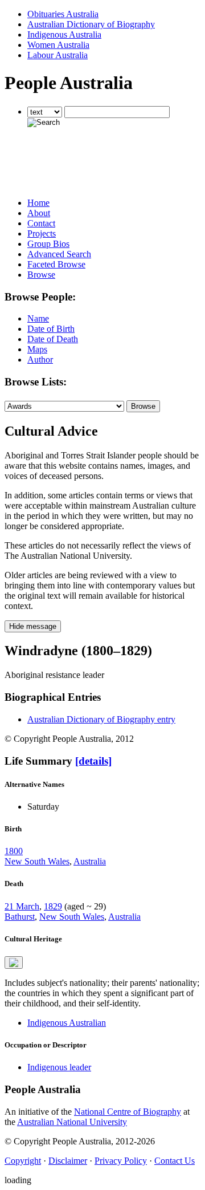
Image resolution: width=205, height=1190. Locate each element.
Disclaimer (67, 1160)
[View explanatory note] (14, 962)
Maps (37, 349)
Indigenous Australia (64, 34)
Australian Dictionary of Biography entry (101, 719)
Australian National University (72, 1122)
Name (38, 318)
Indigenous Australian (66, 1022)
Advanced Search (59, 254)
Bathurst (20, 916)
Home (38, 203)
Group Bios (48, 244)
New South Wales (37, 861)
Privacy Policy (121, 1160)
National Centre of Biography (127, 1111)
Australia (89, 861)
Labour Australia (57, 55)
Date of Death (52, 339)
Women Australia (58, 45)
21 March (22, 906)
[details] (93, 761)
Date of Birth (51, 329)
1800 (14, 851)
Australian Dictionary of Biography (91, 24)
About (38, 213)
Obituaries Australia (63, 14)
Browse (41, 274)
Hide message (32, 626)
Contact (41, 223)
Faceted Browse (56, 264)
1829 (53, 906)
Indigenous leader (59, 1067)
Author (40, 359)
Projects (41, 233)
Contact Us (174, 1160)
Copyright (23, 1160)
